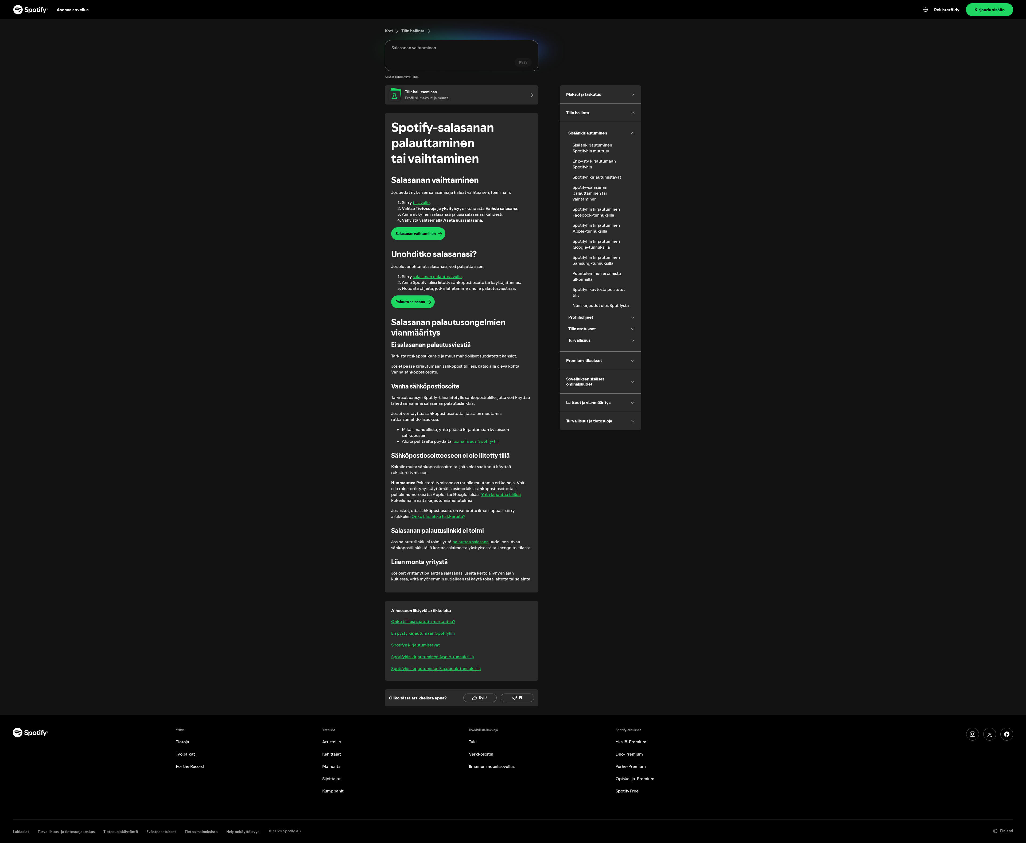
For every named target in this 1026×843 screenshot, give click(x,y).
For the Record (190, 766)
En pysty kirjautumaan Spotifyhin (423, 633)
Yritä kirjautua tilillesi (501, 494)
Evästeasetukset (161, 831)
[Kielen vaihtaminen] (925, 9)
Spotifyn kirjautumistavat (415, 645)
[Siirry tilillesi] (530, 94)
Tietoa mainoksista (201, 831)
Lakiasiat (21, 831)
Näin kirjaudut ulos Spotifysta (601, 305)
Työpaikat (185, 754)
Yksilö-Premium (631, 742)
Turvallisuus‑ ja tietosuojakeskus (66, 831)
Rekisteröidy (946, 10)
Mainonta (331, 766)
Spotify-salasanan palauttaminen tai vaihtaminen (590, 193)
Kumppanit (333, 791)
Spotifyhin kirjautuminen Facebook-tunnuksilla (436, 668)
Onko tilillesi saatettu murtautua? (423, 621)
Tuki (473, 742)
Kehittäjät (331, 754)
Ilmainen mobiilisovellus (492, 766)
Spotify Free (627, 791)
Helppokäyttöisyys (242, 831)
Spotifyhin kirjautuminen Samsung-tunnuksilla (596, 260)
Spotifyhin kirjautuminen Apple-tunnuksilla (432, 657)
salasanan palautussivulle (437, 276)
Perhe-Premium (631, 766)
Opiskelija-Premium (635, 779)
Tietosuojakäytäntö (120, 831)
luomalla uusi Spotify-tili (475, 441)
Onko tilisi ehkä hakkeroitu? (438, 516)
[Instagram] (972, 734)
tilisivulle (421, 202)
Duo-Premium (629, 754)
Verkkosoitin (481, 754)
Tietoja (182, 742)
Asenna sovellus (73, 10)
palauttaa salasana (470, 542)
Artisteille (331, 742)
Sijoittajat (331, 779)
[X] (989, 734)
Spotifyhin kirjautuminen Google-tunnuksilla (596, 244)
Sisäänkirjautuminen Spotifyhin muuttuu (592, 148)
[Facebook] (1006, 734)
